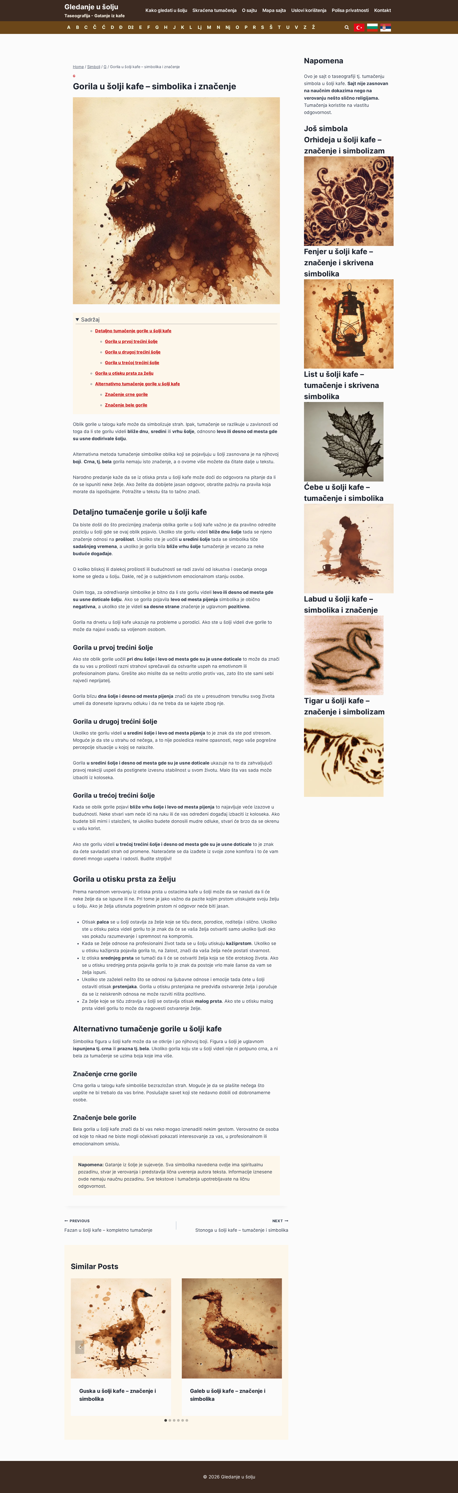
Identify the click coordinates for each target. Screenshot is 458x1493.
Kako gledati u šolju (166, 10)
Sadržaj (90, 319)
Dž (131, 27)
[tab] (165, 1420)
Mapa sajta (274, 10)
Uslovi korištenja (309, 10)
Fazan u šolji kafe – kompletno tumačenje (108, 1226)
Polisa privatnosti (350, 10)
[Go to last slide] (79, 1347)
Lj (200, 27)
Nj (228, 27)
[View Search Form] (346, 27)
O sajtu (249, 10)
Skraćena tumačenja (214, 10)
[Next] (273, 1347)
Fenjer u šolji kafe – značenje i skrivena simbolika (338, 262)
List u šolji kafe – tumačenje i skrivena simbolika (341, 385)
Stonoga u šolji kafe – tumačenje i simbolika (241, 1226)
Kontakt (382, 10)
